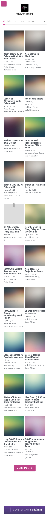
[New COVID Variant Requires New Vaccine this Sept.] (14, 255)
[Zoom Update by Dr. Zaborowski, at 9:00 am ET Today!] (14, 40)
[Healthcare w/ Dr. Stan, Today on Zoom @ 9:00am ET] (35, 214)
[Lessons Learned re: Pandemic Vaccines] (14, 342)
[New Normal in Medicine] (35, 40)
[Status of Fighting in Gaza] (35, 171)
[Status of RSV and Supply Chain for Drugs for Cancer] (14, 384)
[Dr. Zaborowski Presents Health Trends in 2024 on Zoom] (35, 127)
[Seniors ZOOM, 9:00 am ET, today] (14, 127)
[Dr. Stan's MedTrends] (35, 297)
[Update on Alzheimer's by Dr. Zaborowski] (14, 85)
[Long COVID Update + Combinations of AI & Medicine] (14, 426)
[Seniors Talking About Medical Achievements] (35, 342)
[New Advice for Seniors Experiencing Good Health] (14, 297)
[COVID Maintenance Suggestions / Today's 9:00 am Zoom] (35, 426)
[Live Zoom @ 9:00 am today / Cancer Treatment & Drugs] (35, 384)
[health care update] (35, 85)
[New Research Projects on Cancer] (35, 255)
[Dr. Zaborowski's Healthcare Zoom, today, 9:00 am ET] (14, 214)
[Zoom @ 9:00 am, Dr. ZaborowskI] (14, 171)
